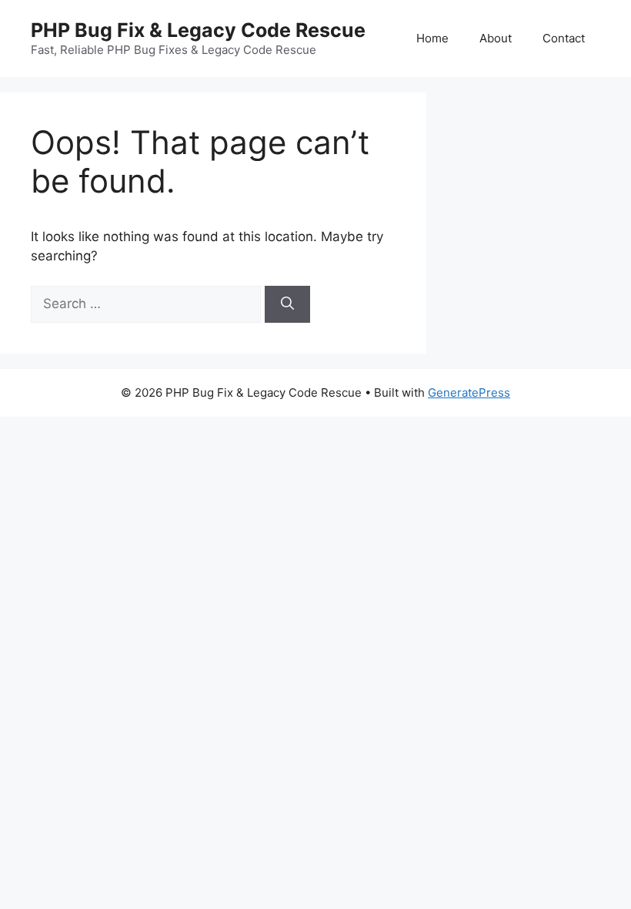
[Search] (287, 304)
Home (432, 38)
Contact (564, 38)
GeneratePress (469, 392)
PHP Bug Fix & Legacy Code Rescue (198, 30)
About (495, 38)
